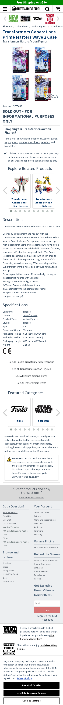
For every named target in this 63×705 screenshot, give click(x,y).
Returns (37, 516)
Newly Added (9, 570)
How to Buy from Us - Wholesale (43, 566)
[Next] (58, 18)
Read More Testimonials (31, 497)
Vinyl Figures (11, 142)
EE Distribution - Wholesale (46, 547)
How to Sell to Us (41, 571)
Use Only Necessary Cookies (31, 693)
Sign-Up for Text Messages (47, 617)
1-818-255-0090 (9, 523)
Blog (4, 578)
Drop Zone (7, 563)
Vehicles (45, 142)
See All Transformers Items (31, 383)
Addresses (38, 527)
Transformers (30, 315)
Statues (23, 142)
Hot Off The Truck (10, 574)
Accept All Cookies (31, 685)
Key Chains (34, 142)
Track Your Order (41, 512)
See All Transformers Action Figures (31, 369)
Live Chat (7, 519)
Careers (37, 578)
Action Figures (49, 138)
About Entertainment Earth (46, 560)
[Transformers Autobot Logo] (50, 18)
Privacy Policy (24, 678)
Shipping (38, 534)
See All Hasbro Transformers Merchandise (31, 362)
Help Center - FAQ (10, 512)
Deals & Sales (8, 581)
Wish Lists (38, 523)
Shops (5, 567)
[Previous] (5, 18)
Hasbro (27, 311)
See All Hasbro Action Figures (31, 376)
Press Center (39, 575)
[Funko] (38, 18)
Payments (38, 530)
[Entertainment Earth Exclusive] (25, 18)
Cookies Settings (31, 700)
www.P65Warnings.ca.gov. (25, 476)
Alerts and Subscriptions (44, 519)
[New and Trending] (13, 18)
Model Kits (10, 146)
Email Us (6, 516)
